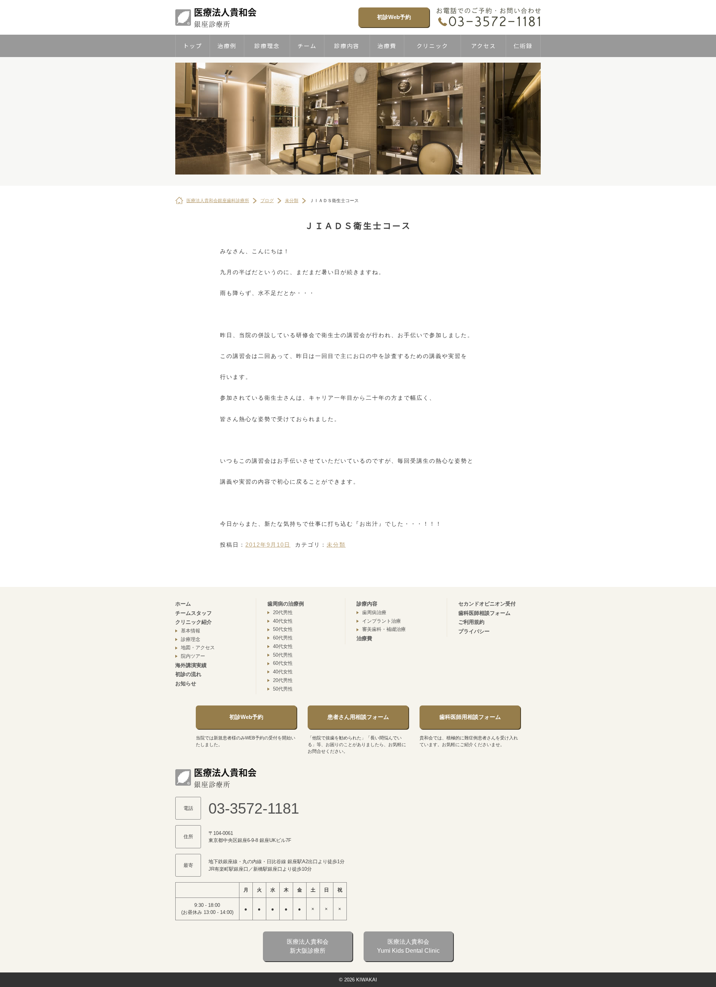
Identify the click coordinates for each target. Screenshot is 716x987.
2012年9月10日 (268, 544)
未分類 (336, 544)
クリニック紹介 (193, 622)
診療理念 (267, 46)
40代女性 (283, 621)
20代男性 (283, 612)
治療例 (226, 46)
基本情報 (190, 631)
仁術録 (523, 46)
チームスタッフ (193, 613)
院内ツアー (193, 656)
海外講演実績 (191, 665)
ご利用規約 (471, 622)
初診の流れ (188, 674)
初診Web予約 (394, 17)
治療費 (386, 46)
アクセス (483, 46)
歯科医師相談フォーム (484, 613)
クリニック (432, 46)
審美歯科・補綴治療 (384, 629)
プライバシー (474, 631)
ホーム (183, 604)
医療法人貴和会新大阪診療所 (308, 946)
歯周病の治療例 (285, 604)
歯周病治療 (374, 612)
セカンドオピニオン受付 (487, 604)
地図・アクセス (198, 647)
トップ (192, 46)
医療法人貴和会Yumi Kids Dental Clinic (408, 946)
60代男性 (283, 638)
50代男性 (283, 655)
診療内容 (346, 46)
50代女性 (283, 629)
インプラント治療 (381, 621)
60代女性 (283, 663)
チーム (307, 46)
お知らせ (185, 683)
